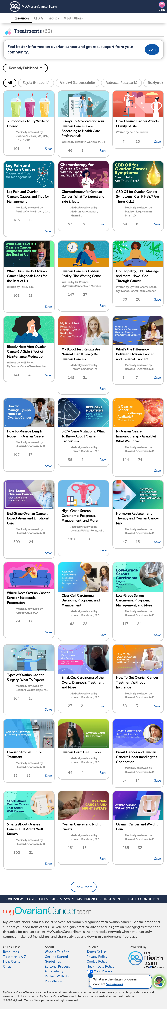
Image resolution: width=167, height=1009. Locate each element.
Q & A (38, 18)
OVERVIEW (14, 899)
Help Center (12, 961)
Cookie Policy (97, 961)
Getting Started (56, 957)
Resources (21, 18)
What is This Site (57, 952)
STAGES (30, 899)
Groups (53, 18)
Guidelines (53, 961)
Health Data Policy (100, 966)
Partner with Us (57, 976)
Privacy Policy (97, 957)
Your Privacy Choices (100, 974)
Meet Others (73, 18)
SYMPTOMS (73, 899)
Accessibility (54, 971)
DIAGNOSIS (92, 899)
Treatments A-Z (14, 957)
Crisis (7, 966)
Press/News (53, 981)
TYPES (43, 899)
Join (162, 9)
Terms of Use (97, 952)
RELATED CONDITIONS (143, 899)
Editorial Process (57, 966)
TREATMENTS (113, 899)
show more (84, 887)
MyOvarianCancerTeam (39, 6)
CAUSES (56, 899)
